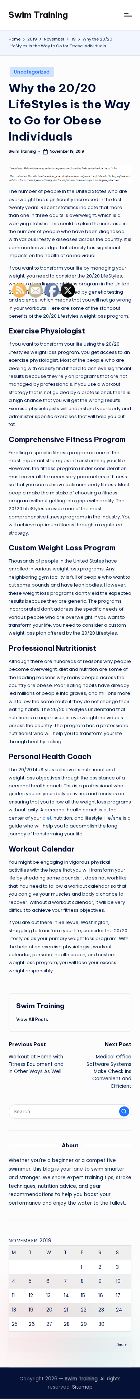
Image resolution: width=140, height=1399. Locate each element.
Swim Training (38, 14)
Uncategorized (32, 72)
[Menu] (127, 15)
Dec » (121, 1344)
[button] (124, 1111)
